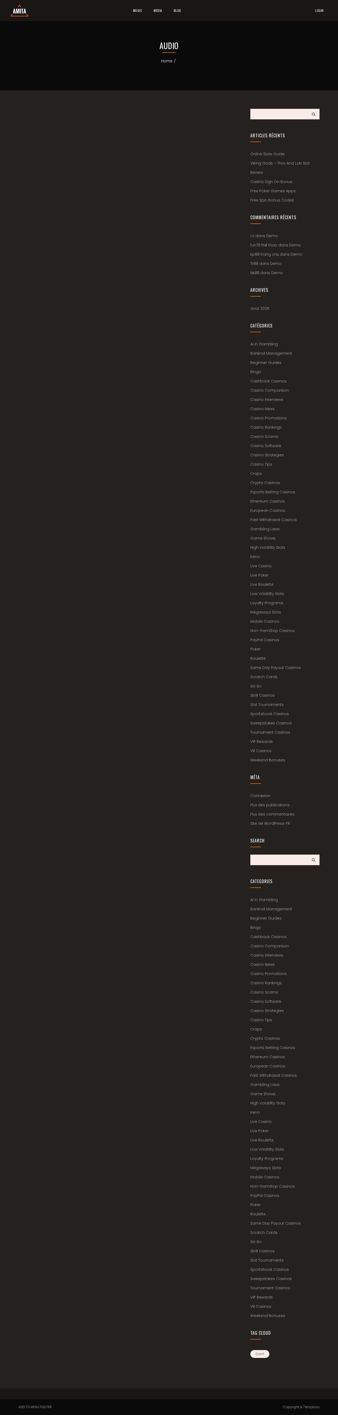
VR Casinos (260, 750)
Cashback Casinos (268, 381)
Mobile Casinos (264, 621)
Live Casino (261, 566)
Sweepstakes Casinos (271, 723)
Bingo (255, 371)
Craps (256, 473)
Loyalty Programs (266, 603)
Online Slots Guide (267, 154)
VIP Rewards (261, 741)
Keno (255, 556)
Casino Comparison (269, 390)
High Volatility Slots (267, 547)
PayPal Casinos (264, 640)
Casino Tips (261, 464)
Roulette (258, 658)
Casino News (262, 408)
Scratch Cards (264, 677)
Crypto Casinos (265, 482)
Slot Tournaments (267, 704)
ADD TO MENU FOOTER (35, 1407)
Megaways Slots (265, 612)
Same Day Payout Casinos (275, 667)
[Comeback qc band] (20, 10)
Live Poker (259, 575)
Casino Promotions (268, 418)
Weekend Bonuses (267, 760)
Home (166, 61)
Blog (177, 10)
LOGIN (319, 10)
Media (158, 10)
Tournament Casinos (270, 732)
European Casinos (267, 510)
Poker (255, 649)
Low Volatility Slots (267, 593)
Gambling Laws (265, 529)
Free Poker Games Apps (273, 191)
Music (137, 10)
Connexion (260, 795)
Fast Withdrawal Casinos (273, 519)
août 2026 (259, 308)
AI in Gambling (264, 344)
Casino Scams (264, 436)
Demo (272, 235)
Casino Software (265, 445)
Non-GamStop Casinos (272, 630)
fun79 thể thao (263, 245)
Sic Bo (256, 686)
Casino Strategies (267, 455)
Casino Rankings (266, 427)
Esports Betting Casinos (272, 492)
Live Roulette (262, 584)
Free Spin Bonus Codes (272, 200)
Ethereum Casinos (267, 501)
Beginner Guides (265, 362)
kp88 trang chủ (264, 254)
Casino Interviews (266, 399)
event (260, 1354)
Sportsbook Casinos (269, 713)
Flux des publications (270, 805)
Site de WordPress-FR (270, 823)
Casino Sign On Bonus (271, 181)
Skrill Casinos (262, 695)
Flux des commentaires (272, 814)
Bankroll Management (271, 353)
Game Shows (263, 538)
